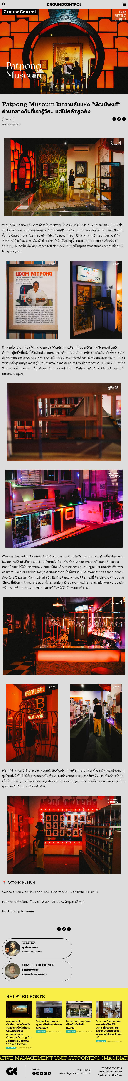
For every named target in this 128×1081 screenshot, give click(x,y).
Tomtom (8, 119)
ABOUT (36, 1069)
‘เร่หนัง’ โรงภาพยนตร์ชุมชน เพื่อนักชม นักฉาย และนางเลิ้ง (49, 1024)
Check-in (11, 1048)
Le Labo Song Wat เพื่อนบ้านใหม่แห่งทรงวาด (78, 1024)
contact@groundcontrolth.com (75, 1073)
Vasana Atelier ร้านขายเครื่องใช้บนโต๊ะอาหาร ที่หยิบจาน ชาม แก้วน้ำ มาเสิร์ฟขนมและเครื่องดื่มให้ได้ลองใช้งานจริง (108, 1029)
